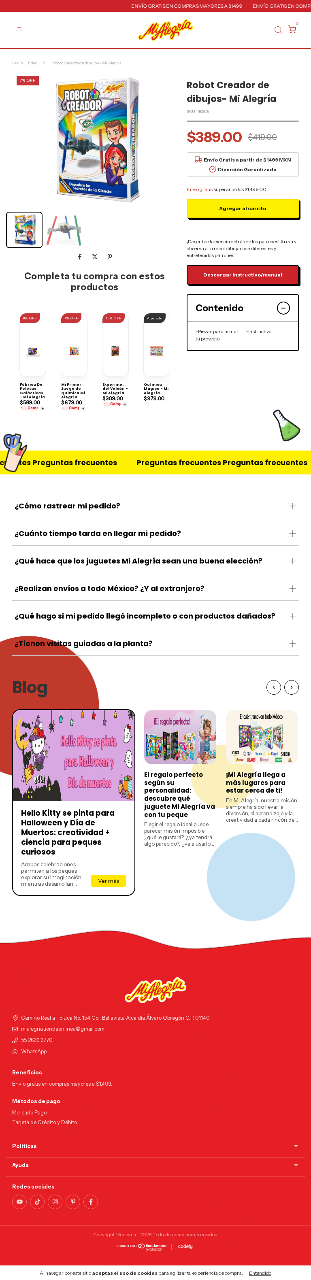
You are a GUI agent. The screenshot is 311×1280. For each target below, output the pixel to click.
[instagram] (55, 1202)
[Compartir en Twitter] (95, 256)
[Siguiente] (291, 687)
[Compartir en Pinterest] (110, 256)
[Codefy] (185, 1247)
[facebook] (90, 1202)
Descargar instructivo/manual (242, 275)
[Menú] (19, 30)
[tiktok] (37, 1202)
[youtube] (19, 1202)
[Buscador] (278, 30)
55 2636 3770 (37, 1040)
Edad (33, 63)
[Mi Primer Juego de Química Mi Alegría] (83, 408)
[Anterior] (273, 687)
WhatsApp (34, 1051)
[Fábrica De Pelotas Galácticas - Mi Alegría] (42, 408)
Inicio (17, 63)
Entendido (260, 1273)
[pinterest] (73, 1202)
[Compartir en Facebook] (80, 256)
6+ (45, 63)
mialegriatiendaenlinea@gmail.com (62, 1029)
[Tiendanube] (142, 1248)
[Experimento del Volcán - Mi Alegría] (125, 404)
